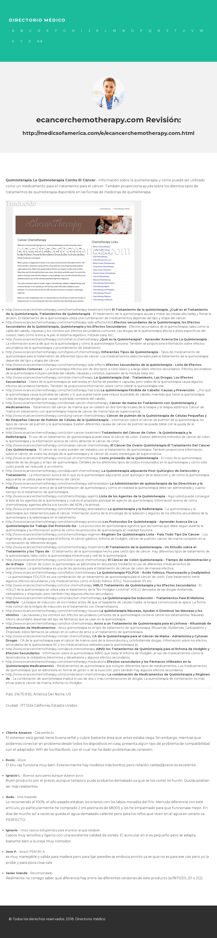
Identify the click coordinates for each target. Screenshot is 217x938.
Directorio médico (37, 20)
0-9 (39, 41)
